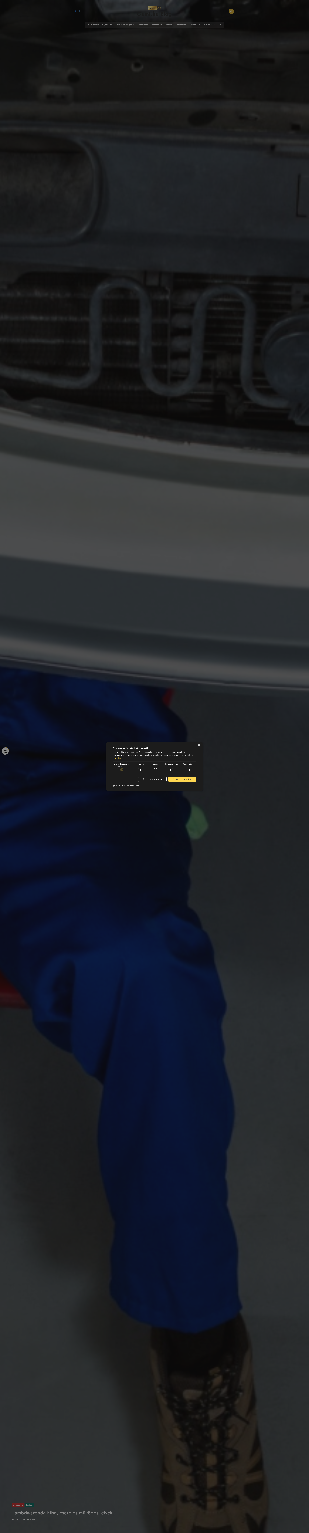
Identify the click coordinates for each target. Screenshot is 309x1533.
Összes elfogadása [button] (182, 779)
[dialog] (154, 766)
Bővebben (117, 758)
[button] (126, 785)
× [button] (199, 745)
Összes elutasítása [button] (152, 779)
